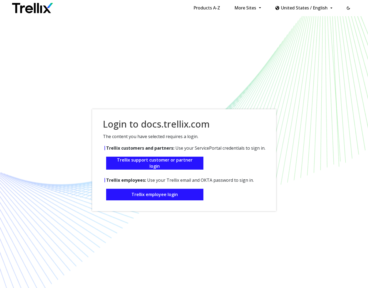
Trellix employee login (154, 194)
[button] (348, 8)
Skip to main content (89, 6)
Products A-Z (206, 8)
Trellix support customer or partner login (155, 163)
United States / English (304, 8)
